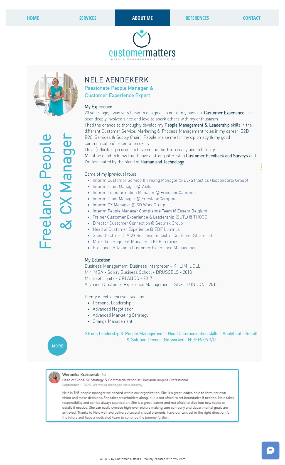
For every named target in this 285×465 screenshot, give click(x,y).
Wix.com (180, 459)
